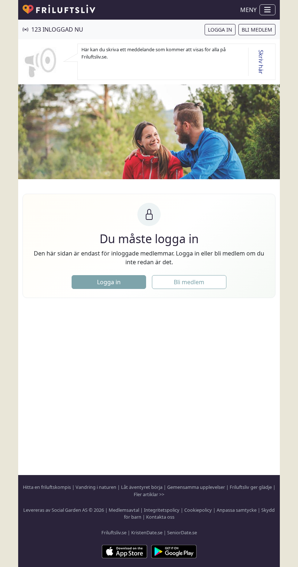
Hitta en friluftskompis (47, 487)
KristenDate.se (146, 532)
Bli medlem (257, 29)
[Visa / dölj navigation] (267, 9)
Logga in (220, 29)
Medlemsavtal (124, 510)
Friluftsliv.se (113, 532)
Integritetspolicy (162, 510)
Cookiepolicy (198, 510)
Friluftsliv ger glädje (251, 487)
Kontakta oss (160, 517)
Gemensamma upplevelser (196, 487)
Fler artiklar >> (149, 494)
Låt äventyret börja (141, 487)
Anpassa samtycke (237, 510)
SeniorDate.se (182, 532)
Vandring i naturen (96, 487)
